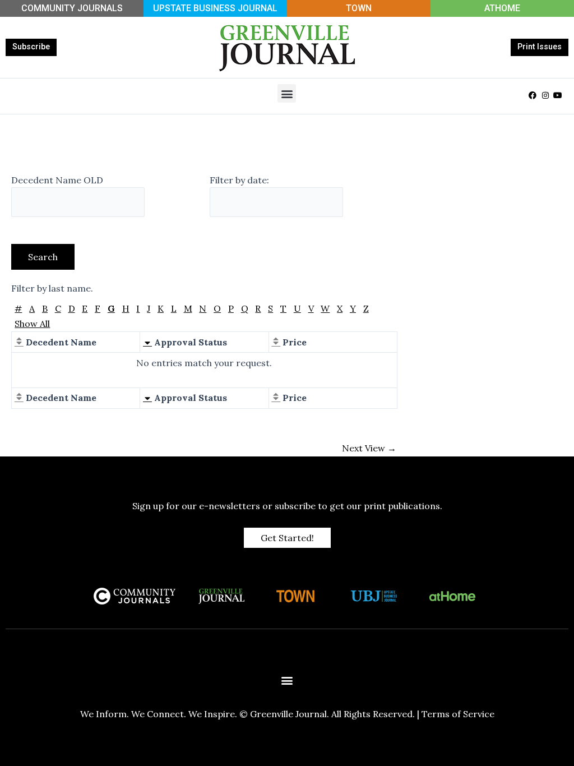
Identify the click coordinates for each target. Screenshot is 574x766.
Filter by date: (239, 180)
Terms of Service (458, 713)
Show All (32, 323)
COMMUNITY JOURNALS (72, 8)
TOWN (359, 8)
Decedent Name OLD (57, 180)
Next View (369, 448)
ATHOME (502, 8)
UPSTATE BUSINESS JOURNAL (215, 8)
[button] (286, 93)
